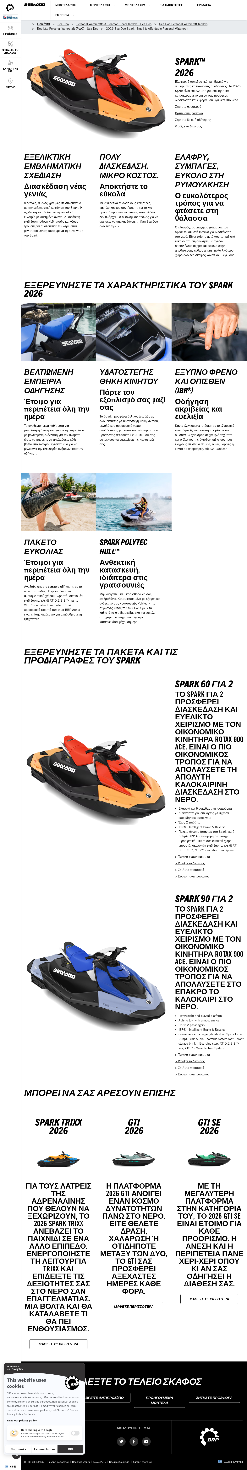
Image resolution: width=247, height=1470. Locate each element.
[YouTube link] (146, 1441)
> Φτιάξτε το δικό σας (190, 863)
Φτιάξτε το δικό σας (188, 126)
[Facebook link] (133, 1441)
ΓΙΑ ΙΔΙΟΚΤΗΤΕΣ (171, 5)
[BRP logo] (209, 1436)
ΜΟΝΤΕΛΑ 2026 (65, 5)
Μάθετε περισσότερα (58, 1344)
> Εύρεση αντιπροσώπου (192, 876)
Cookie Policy (99, 1461)
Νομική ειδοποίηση (119, 1461)
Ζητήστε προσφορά (188, 107)
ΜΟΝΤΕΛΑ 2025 (100, 5)
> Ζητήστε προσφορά (189, 870)
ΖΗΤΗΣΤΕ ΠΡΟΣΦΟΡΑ (214, 1397)
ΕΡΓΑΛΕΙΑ (204, 5)
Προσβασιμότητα (81, 1461)
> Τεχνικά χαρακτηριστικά (192, 857)
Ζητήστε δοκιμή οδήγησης (193, 120)
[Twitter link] (121, 1441)
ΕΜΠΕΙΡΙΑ (62, 15)
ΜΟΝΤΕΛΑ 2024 (135, 5)
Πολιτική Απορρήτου (58, 1461)
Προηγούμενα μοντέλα (159, 1400)
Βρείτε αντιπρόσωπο (189, 113)
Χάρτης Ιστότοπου (142, 1461)
